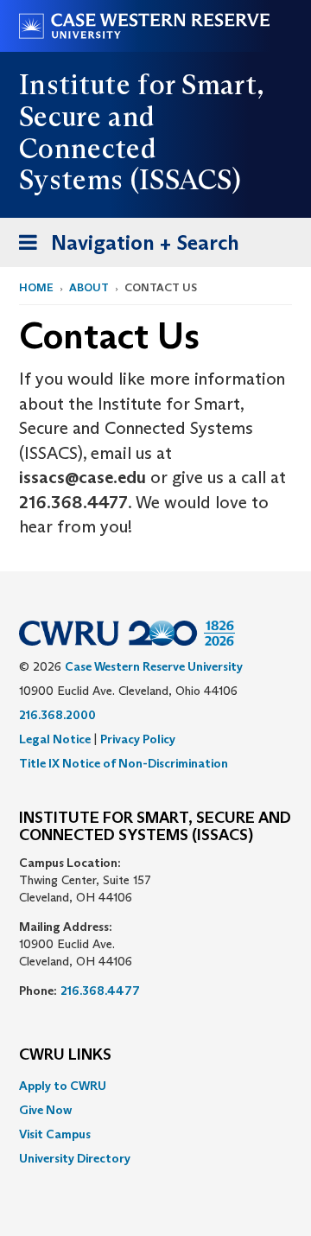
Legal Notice (55, 739)
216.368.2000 (57, 715)
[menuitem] (155, 1086)
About (89, 287)
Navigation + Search (123, 248)
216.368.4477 (100, 990)
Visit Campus (55, 1134)
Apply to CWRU (62, 1085)
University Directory (74, 1158)
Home (36, 287)
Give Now (45, 1110)
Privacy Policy (137, 739)
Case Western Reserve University (154, 666)
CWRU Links (65, 1055)
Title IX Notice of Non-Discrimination (123, 763)
